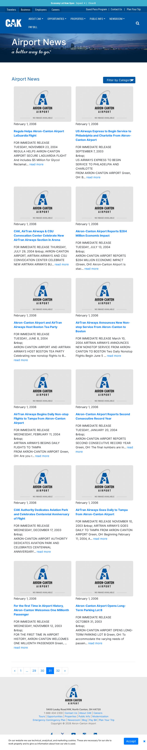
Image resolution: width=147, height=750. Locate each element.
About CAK (35, 19)
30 (42, 670)
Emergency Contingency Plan (49, 720)
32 (58, 670)
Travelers (11, 9)
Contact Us (116, 9)
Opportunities (56, 19)
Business (25, 9)
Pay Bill (33, 27)
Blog (84, 720)
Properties (77, 19)
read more (36, 164)
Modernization (100, 716)
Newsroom (116, 19)
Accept (131, 741)
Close (92, 3)
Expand (79, 3)
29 (34, 670)
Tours (42, 716)
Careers (56, 9)
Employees (41, 9)
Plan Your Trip (134, 9)
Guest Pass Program (96, 9)
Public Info (96, 19)
